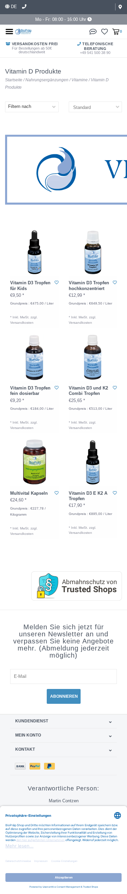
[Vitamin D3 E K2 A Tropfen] (93, 462)
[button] (93, 31)
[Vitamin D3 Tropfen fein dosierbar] (34, 357)
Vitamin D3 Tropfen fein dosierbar (30, 390)
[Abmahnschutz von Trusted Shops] (70, 586)
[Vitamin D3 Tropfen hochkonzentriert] (93, 252)
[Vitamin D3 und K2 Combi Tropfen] (93, 357)
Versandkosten (22, 322)
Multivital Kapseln (29, 493)
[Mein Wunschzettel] (104, 31)
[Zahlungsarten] (22, 766)
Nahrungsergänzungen (46, 80)
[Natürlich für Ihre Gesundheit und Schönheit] (23, 31)
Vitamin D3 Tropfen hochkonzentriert (89, 285)
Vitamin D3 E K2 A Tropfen (88, 496)
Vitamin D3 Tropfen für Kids (30, 285)
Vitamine (79, 80)
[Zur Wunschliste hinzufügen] (57, 282)
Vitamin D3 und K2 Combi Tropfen (88, 390)
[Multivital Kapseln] (34, 462)
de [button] (13, 6)
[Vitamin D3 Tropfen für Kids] (34, 252)
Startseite (13, 80)
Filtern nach (19, 106)
